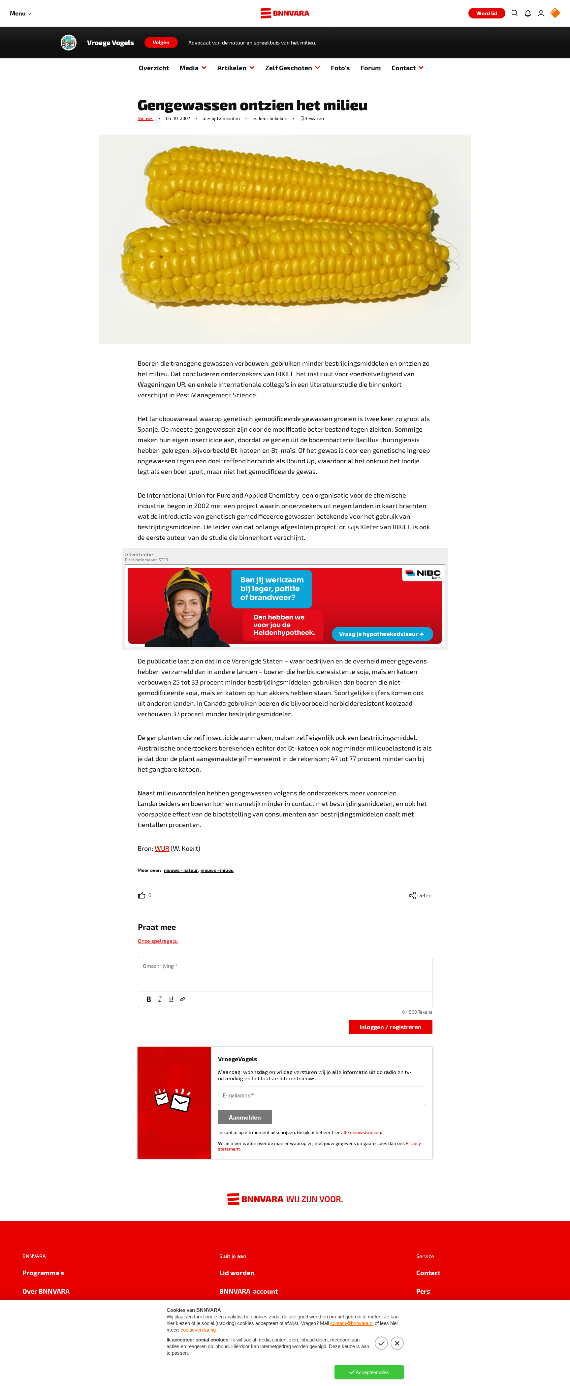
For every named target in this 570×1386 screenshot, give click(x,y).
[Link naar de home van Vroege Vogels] (69, 42)
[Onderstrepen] (171, 1000)
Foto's (340, 68)
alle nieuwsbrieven (361, 1132)
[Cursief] (160, 1000)
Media (189, 68)
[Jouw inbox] (528, 13)
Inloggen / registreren (391, 1026)
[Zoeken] (515, 13)
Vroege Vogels (110, 42)
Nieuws (145, 118)
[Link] (182, 1000)
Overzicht (154, 68)
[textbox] (285, 974)
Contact (404, 68)
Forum (371, 68)
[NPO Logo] (555, 13)
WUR (162, 848)
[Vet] (148, 1000)
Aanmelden (245, 1117)
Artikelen (231, 68)
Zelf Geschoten (288, 68)
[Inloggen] (541, 13)
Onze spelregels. (158, 941)
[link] (181, 870)
